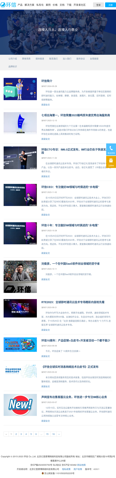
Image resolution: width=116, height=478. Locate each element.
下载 (69, 4)
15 (47, 433)
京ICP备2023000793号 (41, 464)
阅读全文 (45, 104)
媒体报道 (40, 58)
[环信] (8, 4)
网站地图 (81, 464)
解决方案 (29, 4)
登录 (98, 4)
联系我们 (53, 58)
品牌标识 (12, 66)
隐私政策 (66, 468)
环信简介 (46, 81)
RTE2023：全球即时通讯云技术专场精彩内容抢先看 (73, 302)
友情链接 (94, 58)
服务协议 (80, 58)
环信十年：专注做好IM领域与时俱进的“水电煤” (70, 225)
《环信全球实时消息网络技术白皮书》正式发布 (69, 367)
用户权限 (78, 468)
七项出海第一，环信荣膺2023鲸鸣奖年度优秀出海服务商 (75, 115)
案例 (48, 4)
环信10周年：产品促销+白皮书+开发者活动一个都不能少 (75, 340)
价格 (55, 4)
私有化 (40, 4)
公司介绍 (12, 58)
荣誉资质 (26, 58)
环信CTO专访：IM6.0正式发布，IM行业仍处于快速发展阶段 (76, 151)
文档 (62, 4)
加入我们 (67, 58)
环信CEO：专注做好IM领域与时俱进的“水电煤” (70, 187)
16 (53, 433)
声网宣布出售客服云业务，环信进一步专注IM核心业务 (74, 397)
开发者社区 (80, 4)
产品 (20, 4)
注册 (110, 4)
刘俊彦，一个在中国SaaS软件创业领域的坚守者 (70, 264)
